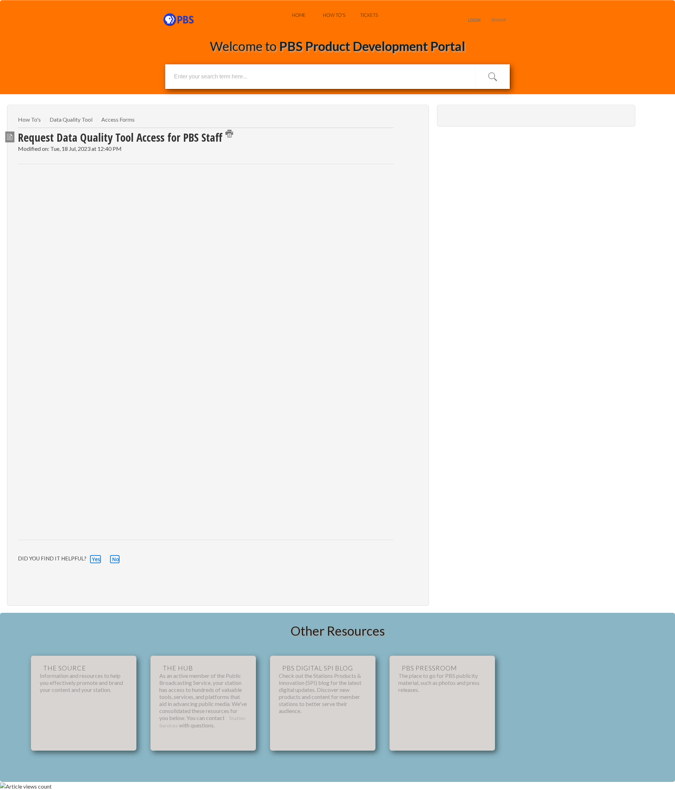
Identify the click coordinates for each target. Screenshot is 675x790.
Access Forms (118, 119)
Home (299, 15)
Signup (498, 20)
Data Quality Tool (71, 119)
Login (474, 20)
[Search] (492, 76)
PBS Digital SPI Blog (317, 668)
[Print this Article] (229, 133)
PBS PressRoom (429, 668)
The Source (64, 668)
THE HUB (178, 668)
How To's (334, 15)
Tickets (369, 15)
